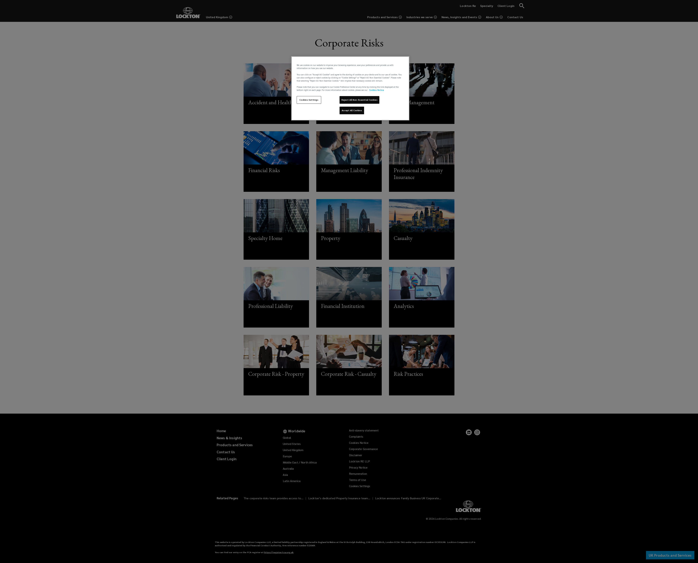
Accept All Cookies (352, 110)
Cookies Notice (376, 90)
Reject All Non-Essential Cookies (359, 99)
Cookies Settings (308, 99)
